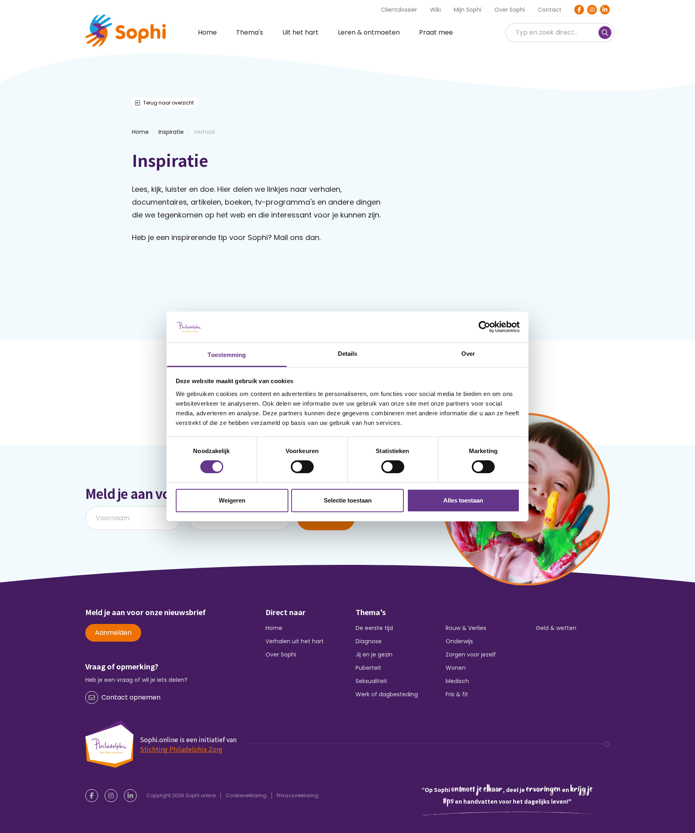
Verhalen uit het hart (294, 641)
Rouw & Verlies (466, 628)
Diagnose (369, 641)
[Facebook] (579, 9)
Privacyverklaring (298, 795)
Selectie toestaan (348, 500)
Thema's (249, 32)
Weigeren (232, 500)
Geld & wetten (556, 628)
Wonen (456, 668)
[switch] (302, 466)
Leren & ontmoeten (369, 32)
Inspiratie (171, 132)
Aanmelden (113, 632)
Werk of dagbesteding (387, 694)
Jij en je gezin (374, 654)
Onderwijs (459, 641)
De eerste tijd (374, 628)
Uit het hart (300, 32)
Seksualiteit (371, 681)
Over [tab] (468, 353)
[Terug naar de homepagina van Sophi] (125, 30)
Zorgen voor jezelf (471, 654)
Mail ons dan (296, 237)
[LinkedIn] (605, 9)
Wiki (435, 10)
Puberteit (368, 668)
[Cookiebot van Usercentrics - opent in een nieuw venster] (484, 327)
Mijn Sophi (467, 10)
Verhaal (204, 132)
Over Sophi (509, 10)
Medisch (457, 681)
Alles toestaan (463, 500)
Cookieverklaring (246, 795)
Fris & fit (457, 694)
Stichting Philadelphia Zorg (181, 749)
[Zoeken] (604, 32)
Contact (549, 10)
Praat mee (436, 32)
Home (207, 32)
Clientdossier (399, 10)
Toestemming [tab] (227, 354)
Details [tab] (348, 353)
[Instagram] (592, 9)
